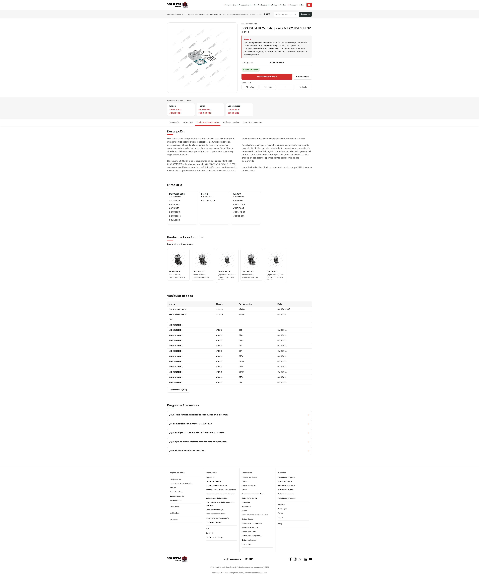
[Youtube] (310, 559)
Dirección (246, 502)
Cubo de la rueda (249, 498)
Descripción (174, 122)
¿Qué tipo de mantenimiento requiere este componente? (198, 441)
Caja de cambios (249, 485)
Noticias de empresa (287, 477)
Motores (174, 519)
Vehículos (174, 513)
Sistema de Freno (249, 531)
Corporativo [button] (230, 5)
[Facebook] (290, 559)
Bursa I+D (210, 533)
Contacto (293, 5)
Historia (173, 488)
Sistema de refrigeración (252, 536)
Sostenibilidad (175, 500)
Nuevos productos (249, 477)
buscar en (305, 14)
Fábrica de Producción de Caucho (220, 494)
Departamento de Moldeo (216, 485)
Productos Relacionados (208, 122)
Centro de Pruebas (214, 481)
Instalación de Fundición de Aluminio (221, 490)
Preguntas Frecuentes (252, 122)
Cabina (245, 481)
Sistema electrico (249, 540)
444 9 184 (248, 559)
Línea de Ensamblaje (214, 510)
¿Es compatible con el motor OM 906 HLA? (190, 423)
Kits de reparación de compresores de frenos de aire (232, 14)
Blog (302, 5)
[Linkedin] (305, 559)
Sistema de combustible (252, 523)
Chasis (244, 490)
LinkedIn (303, 87)
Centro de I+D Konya (214, 537)
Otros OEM (188, 122)
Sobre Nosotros (176, 492)
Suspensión (246, 544)
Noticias (273, 5)
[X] (300, 559)
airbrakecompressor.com (256, 573)
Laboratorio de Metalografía (217, 518)
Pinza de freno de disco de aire (255, 515)
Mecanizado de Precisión (216, 498)
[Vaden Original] (177, 5)
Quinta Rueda (247, 519)
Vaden (170, 14)
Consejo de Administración (181, 483)
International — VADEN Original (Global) (228, 573)
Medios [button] (283, 5)
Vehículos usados (231, 122)
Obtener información (267, 76)
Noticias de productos (287, 498)
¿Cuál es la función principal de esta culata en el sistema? (198, 414)
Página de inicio (177, 472)
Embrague (246, 506)
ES (309, 5)
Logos (280, 517)
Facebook (268, 87)
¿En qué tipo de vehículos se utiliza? (187, 450)
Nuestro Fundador (177, 496)
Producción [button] (244, 5)
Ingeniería (210, 477)
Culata (259, 14)
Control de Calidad (214, 522)
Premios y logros (285, 481)
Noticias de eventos (286, 490)
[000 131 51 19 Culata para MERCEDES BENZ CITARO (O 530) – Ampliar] (202, 58)
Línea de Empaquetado (215, 514)
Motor (244, 511)
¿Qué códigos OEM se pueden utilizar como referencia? (197, 432)
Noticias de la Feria (286, 494)
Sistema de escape (250, 527)
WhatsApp (250, 87)
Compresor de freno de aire (196, 14)
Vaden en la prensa (286, 485)
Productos (262, 5)
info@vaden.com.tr (232, 559)
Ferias (280, 513)
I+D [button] (253, 5)
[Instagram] (295, 559)
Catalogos (282, 509)
